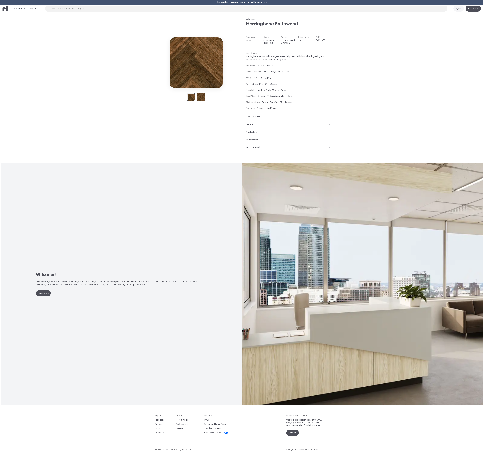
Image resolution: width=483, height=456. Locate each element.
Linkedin (314, 450)
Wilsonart (250, 19)
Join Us (292, 433)
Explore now (261, 2)
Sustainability (182, 424)
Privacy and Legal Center (215, 424)
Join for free (473, 9)
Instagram (291, 450)
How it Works (182, 420)
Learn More (43, 293)
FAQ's (206, 420)
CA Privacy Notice (212, 428)
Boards (158, 428)
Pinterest (302, 450)
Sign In (458, 9)
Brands (33, 9)
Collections (160, 433)
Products (18, 9)
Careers (179, 428)
